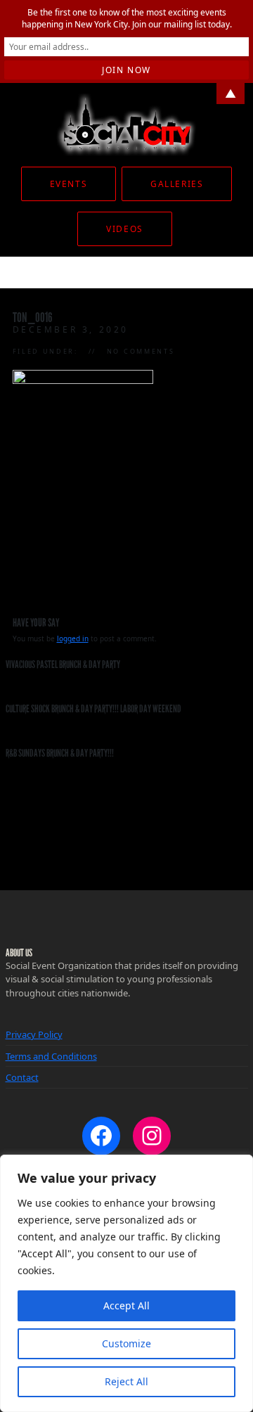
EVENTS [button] (68, 184)
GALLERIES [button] (176, 184)
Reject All (126, 1381)
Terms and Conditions (51, 1056)
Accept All (126, 1305)
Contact (22, 1077)
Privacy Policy (34, 1034)
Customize (126, 1343)
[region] (126, 1283)
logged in (73, 638)
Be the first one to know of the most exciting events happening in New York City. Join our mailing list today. (127, 18)
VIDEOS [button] (124, 229)
